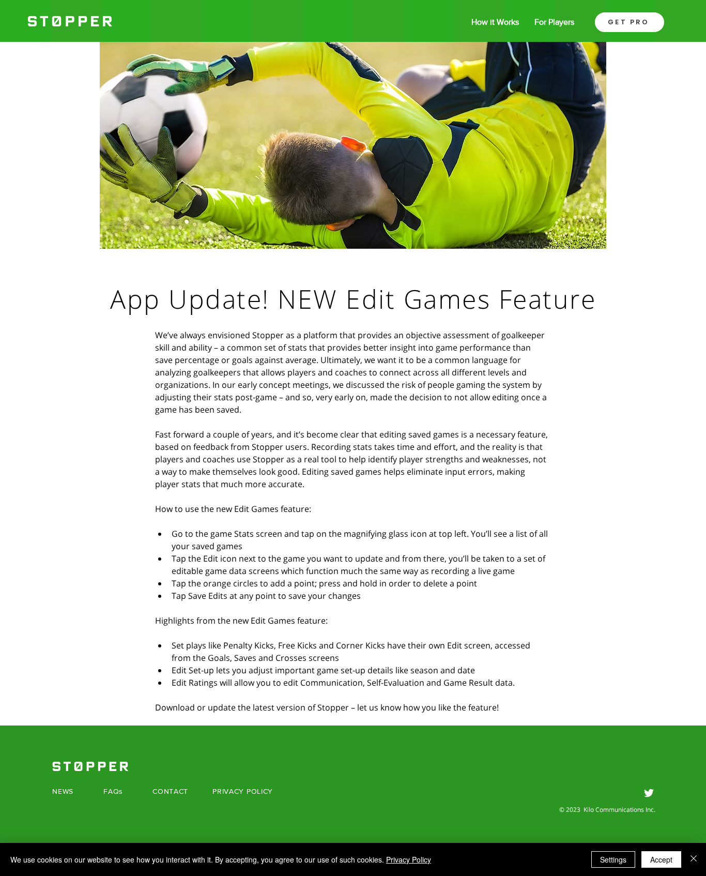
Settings (613, 859)
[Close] (693, 859)
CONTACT (170, 791)
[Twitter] (648, 793)
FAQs (113, 791)
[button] (629, 22)
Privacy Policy (408, 859)
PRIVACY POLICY (242, 791)
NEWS (62, 791)
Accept (661, 859)
